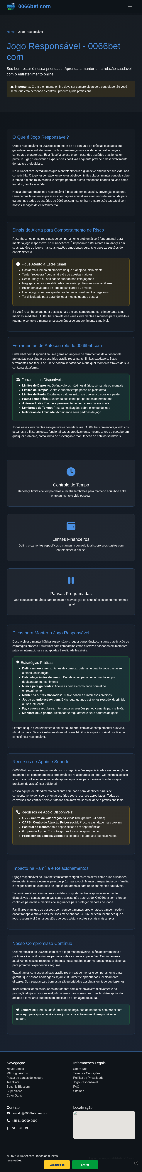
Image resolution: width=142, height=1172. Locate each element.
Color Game (15, 1095)
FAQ (76, 1086)
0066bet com (34, 6)
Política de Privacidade (88, 1077)
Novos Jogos (15, 1068)
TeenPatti (13, 1082)
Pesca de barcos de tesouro (25, 1077)
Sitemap (78, 1091)
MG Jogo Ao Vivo (18, 1073)
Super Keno (14, 1091)
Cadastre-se (57, 1164)
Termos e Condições (86, 1073)
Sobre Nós (80, 1068)
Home (11, 31)
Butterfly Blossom (18, 1086)
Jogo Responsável (85, 1082)
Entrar (85, 1164)
